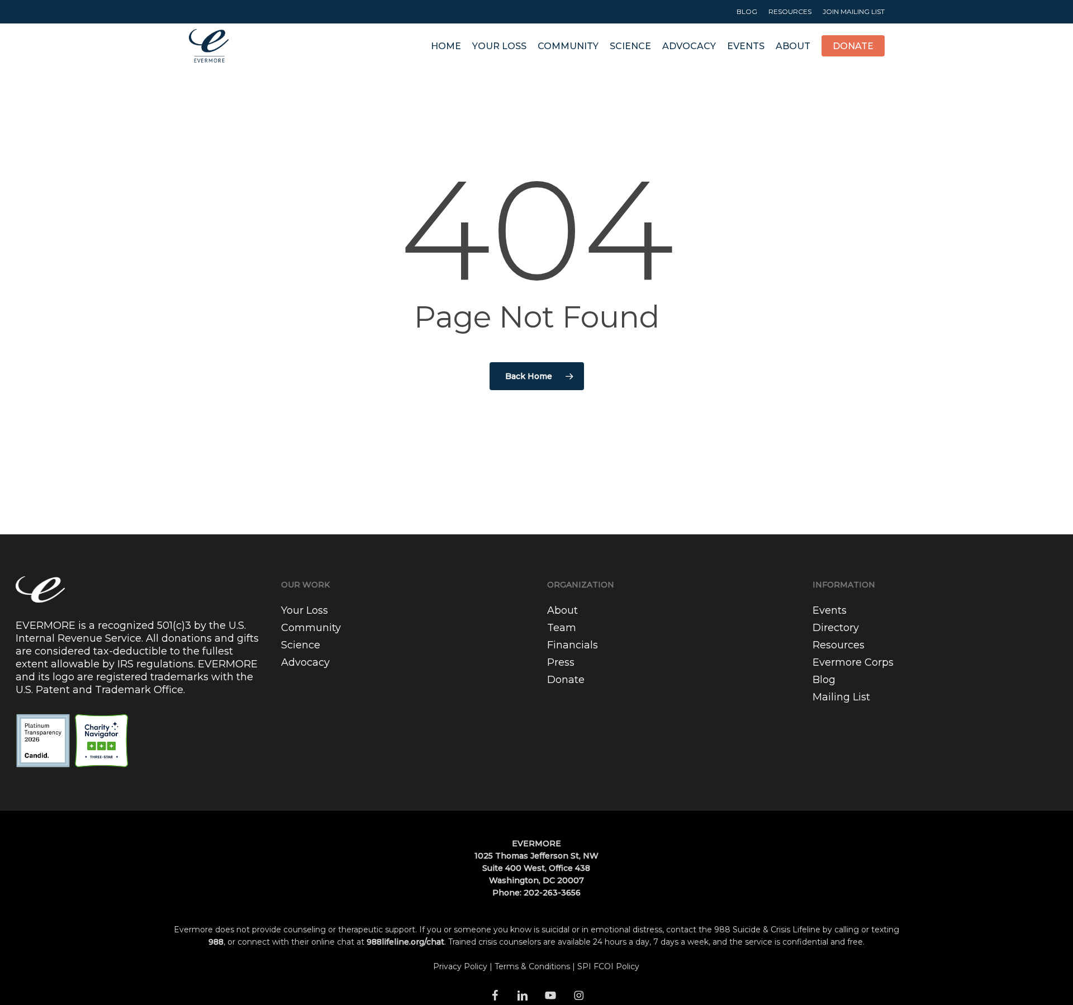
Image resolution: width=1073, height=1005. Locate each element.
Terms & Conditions (532, 966)
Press (561, 662)
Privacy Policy (460, 966)
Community (311, 628)
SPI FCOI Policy (608, 966)
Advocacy (305, 662)
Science (300, 645)
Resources (839, 645)
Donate (566, 680)
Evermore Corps (853, 662)
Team (561, 628)
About (562, 610)
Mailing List (841, 697)
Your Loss (304, 610)
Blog (824, 680)
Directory (836, 628)
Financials (572, 645)
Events (830, 610)
